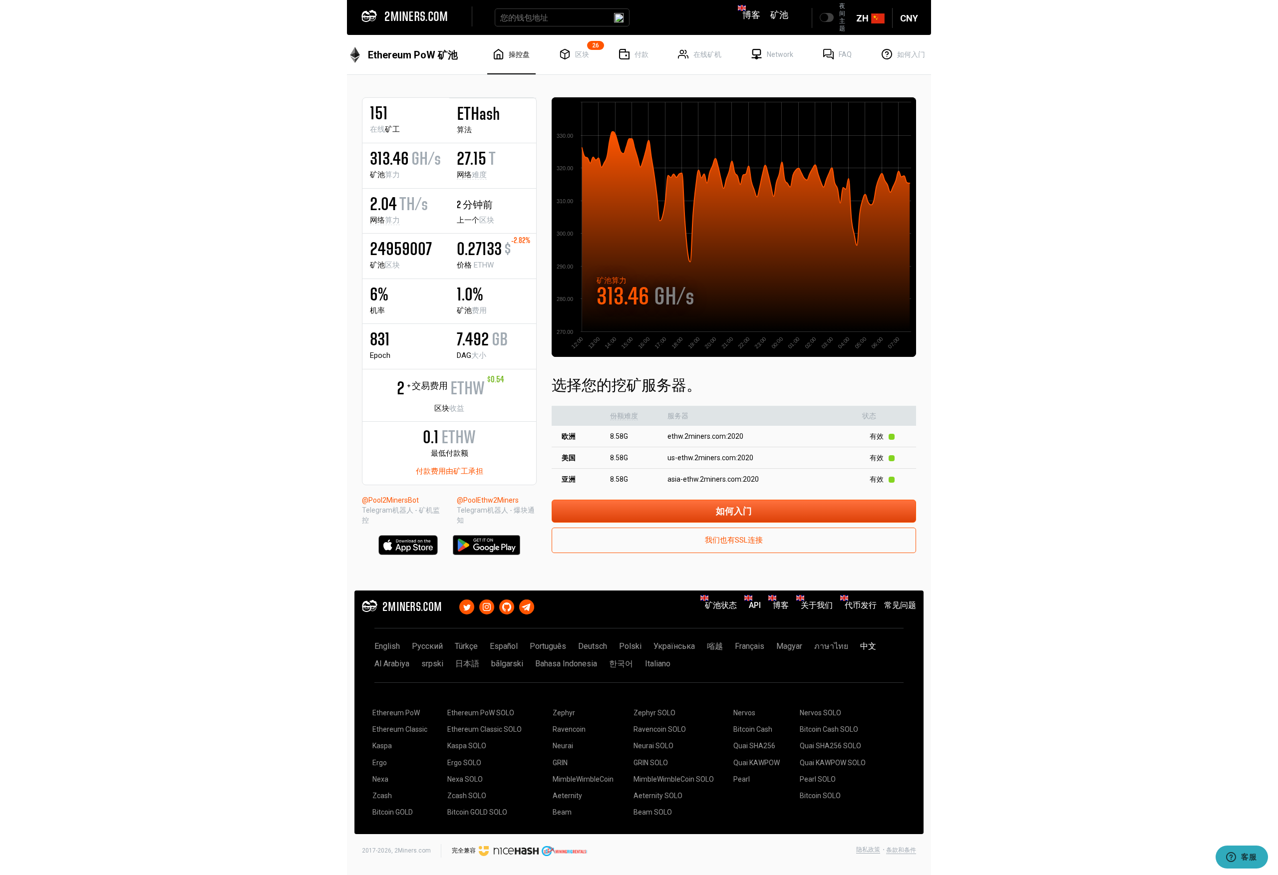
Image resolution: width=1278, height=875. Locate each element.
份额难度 (624, 416)
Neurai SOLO (653, 746)
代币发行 (861, 605)
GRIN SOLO (651, 763)
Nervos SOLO (820, 713)
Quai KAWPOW (756, 763)
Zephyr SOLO (654, 713)
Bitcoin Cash (752, 729)
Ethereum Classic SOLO (484, 729)
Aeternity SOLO (658, 796)
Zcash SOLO (466, 796)
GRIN (560, 763)
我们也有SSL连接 (734, 540)
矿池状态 (721, 605)
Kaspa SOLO (466, 746)
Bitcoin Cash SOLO (829, 729)
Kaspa (382, 746)
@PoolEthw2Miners (488, 500)
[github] (506, 605)
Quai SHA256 (754, 746)
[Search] (619, 17)
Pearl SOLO (818, 779)
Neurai (563, 746)
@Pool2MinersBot (390, 500)
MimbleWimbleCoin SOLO (674, 779)
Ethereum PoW (396, 713)
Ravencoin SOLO (660, 729)
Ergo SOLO (464, 763)
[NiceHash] (508, 850)
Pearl (741, 779)
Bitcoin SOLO (820, 796)
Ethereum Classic (399, 729)
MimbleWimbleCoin (583, 779)
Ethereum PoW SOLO (480, 713)
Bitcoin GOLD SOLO (477, 812)
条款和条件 (901, 850)
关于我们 (817, 605)
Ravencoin (569, 729)
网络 (472, 174)
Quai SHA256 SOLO (830, 746)
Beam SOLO (653, 812)
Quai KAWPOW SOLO (833, 763)
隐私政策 (868, 849)
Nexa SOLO (465, 779)
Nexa (380, 779)
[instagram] (486, 605)
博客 (751, 14)
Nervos (744, 713)
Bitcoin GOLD (392, 812)
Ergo (379, 763)
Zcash (382, 796)
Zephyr (564, 713)
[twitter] (466, 605)
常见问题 (900, 605)
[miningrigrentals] (564, 850)
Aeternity (567, 796)
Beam (562, 812)
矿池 (779, 14)
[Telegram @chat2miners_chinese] (526, 605)
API (755, 605)
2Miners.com (412, 850)
